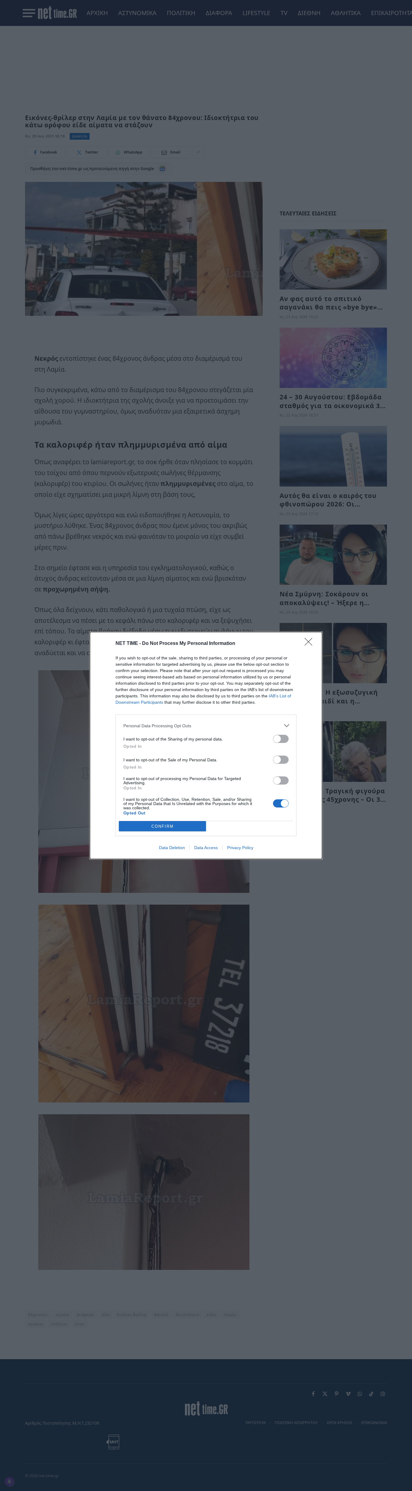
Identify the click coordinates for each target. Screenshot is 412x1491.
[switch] (281, 739)
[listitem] (206, 725)
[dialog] (206, 745)
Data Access (206, 847)
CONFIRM (162, 826)
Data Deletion (172, 847)
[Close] (310, 643)
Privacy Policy (240, 847)
